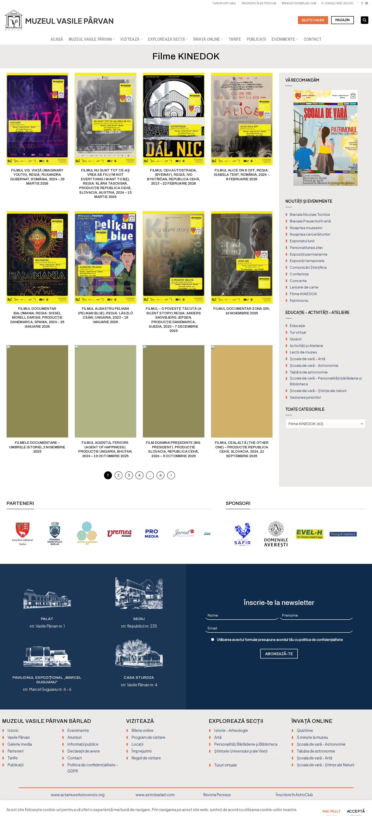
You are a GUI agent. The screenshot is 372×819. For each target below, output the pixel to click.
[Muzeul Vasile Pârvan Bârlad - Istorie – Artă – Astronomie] (63, 20)
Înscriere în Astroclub (259, 3)
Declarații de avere (83, 751)
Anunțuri (74, 737)
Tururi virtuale (224, 3)
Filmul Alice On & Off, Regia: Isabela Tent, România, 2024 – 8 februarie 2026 (241, 174)
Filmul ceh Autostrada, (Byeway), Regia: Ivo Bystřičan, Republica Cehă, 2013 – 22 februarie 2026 (173, 176)
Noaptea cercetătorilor (310, 234)
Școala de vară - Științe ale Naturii (325, 764)
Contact (313, 39)
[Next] (362, 141)
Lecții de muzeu (303, 352)
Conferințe (299, 274)
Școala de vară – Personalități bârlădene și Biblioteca (326, 381)
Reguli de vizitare (146, 758)
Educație (297, 325)
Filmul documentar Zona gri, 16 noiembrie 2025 (241, 311)
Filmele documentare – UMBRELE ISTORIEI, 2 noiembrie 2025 (37, 447)
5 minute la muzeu (312, 737)
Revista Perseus (217, 794)
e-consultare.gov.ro (337, 3)
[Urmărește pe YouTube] (366, 3)
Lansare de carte (304, 287)
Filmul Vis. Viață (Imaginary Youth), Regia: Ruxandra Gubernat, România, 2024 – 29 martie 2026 (37, 176)
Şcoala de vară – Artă (307, 358)
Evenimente (283, 39)
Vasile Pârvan (19, 737)
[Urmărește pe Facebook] (362, 3)
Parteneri (15, 751)
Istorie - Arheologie (231, 730)
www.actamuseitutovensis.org (77, 794)
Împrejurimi (142, 751)
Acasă (57, 39)
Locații (137, 744)
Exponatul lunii (302, 241)
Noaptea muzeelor (306, 227)
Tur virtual (298, 332)
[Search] (364, 20)
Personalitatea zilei (306, 247)
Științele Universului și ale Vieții (240, 751)
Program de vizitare (148, 737)
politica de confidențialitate (321, 639)
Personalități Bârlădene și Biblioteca (245, 744)
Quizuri (296, 339)
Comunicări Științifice (308, 267)
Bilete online (142, 730)
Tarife (235, 39)
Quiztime (305, 730)
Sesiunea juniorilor (305, 397)
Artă (218, 737)
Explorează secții (166, 39)
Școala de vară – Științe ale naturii (318, 390)
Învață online (206, 39)
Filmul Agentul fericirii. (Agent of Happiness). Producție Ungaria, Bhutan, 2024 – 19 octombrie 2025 (105, 449)
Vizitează (130, 39)
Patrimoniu (299, 300)
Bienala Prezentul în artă (310, 221)
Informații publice (82, 744)
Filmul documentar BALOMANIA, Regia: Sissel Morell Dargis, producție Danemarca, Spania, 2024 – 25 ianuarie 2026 (37, 317)
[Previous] (289, 141)
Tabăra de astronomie (309, 372)
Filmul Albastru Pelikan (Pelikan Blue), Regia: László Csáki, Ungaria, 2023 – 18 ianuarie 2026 (105, 315)
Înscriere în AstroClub (294, 794)
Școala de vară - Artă (314, 758)
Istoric (13, 730)
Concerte (298, 280)
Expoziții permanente (308, 254)
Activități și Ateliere (306, 345)
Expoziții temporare (307, 260)
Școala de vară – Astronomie (314, 365)
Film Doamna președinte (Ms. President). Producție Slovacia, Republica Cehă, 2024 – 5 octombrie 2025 (173, 449)
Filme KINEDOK (303, 294)
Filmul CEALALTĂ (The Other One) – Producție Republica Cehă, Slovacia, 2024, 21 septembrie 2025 (242, 449)
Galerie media (20, 744)
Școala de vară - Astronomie (321, 744)
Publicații (256, 39)
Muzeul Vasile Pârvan (90, 39)
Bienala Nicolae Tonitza (310, 214)
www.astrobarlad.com (299, 3)
